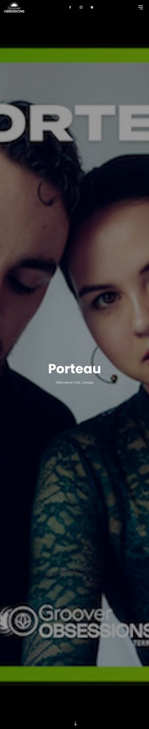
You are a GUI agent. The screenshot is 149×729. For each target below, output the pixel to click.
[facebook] (70, 7)
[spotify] (92, 7)
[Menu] (140, 7)
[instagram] (81, 7)
